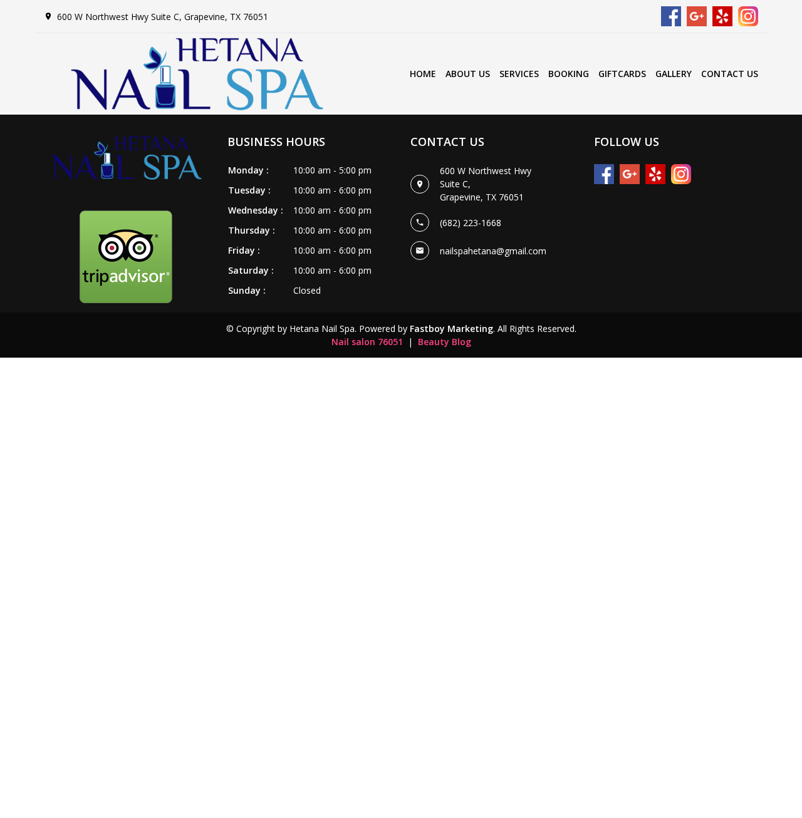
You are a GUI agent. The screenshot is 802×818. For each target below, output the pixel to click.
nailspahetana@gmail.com (493, 251)
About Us (467, 74)
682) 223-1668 (471, 223)
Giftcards (622, 74)
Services (519, 74)
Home (423, 74)
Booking (568, 74)
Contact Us (729, 74)
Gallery (673, 74)
